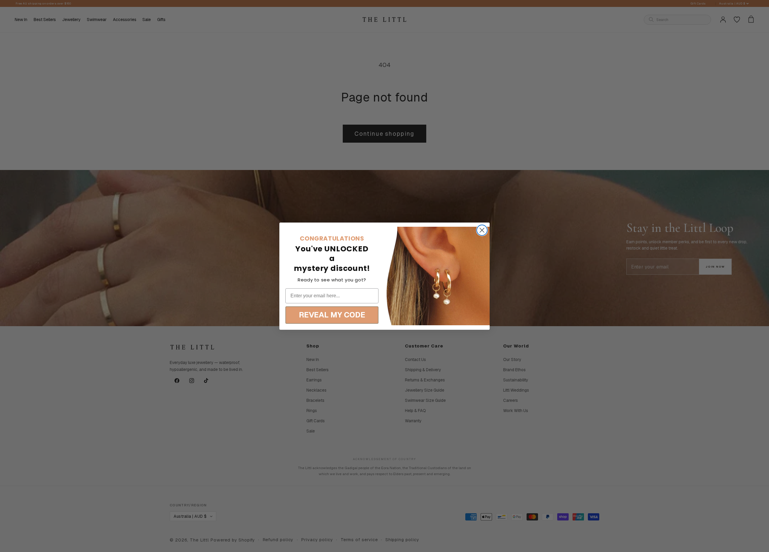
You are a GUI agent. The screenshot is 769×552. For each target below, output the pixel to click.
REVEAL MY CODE (332, 315)
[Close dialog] (482, 230)
